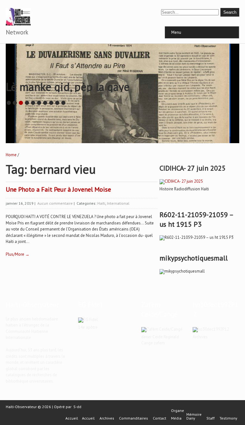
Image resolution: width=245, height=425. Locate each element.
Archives (107, 418)
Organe (177, 411)
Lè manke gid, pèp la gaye (68, 87)
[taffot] (181, 181)
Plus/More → (17, 254)
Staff (210, 418)
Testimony (228, 418)
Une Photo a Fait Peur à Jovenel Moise (58, 189)
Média (176, 418)
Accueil (71, 418)
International (118, 203)
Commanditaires (133, 418)
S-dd (77, 406)
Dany (190, 418)
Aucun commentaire (55, 203)
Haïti (101, 203)
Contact (159, 418)
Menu (176, 32)
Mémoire (194, 414)
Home (11, 155)
